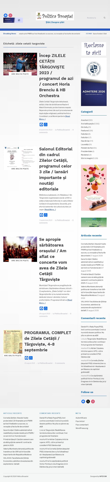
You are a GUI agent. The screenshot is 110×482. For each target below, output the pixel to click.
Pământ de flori (87, 148)
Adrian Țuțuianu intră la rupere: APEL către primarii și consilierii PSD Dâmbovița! (54, 442)
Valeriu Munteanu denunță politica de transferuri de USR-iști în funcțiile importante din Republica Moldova (18, 452)
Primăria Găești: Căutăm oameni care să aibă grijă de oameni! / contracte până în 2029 (18, 442)
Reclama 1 (85, 155)
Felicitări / (85, 137)
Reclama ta (91, 18)
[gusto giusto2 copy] (94, 188)
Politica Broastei (63, 130)
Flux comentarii (82, 425)
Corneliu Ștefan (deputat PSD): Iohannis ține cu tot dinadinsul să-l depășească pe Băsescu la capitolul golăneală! (93, 366)
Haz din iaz (85, 141)
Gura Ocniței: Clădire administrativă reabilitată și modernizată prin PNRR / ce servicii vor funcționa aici (18, 433)
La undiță (84, 144)
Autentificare (81, 418)
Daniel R (84, 327)
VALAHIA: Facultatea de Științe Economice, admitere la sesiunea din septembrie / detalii (18, 461)
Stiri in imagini (86, 158)
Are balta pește (20, 74)
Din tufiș (84, 127)
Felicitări (84, 134)
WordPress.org (82, 428)
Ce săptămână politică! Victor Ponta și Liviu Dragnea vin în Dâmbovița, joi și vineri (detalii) (54, 464)
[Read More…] (50, 210)
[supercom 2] (94, 222)
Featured (85, 131)
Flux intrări (80, 421)
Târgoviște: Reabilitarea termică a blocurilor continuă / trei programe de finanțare (94, 342)
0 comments (60, 363)
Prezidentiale (86, 151)
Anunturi (84, 120)
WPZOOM (103, 476)
